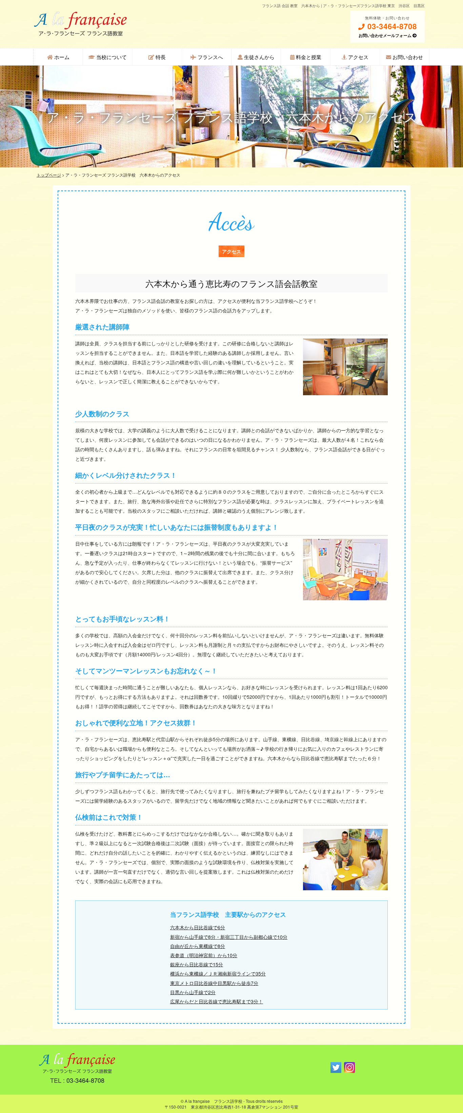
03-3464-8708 (391, 26)
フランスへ (209, 56)
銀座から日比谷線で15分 (196, 964)
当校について (111, 56)
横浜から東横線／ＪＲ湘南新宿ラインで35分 (218, 973)
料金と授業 (308, 56)
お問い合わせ (407, 56)
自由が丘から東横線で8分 (197, 946)
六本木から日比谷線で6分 (197, 927)
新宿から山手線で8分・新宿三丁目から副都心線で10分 (228, 936)
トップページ (49, 175)
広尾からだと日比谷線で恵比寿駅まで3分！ (216, 1001)
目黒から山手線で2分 (193, 992)
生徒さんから (259, 56)
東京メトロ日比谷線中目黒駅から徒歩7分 (214, 983)
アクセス (357, 56)
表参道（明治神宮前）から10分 (203, 955)
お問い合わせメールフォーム (385, 35)
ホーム (61, 56)
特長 (160, 56)
